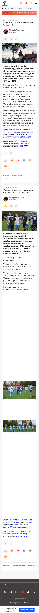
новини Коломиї (17, 175)
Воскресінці (31, 566)
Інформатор (8, 85)
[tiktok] (28, 592)
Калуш (26, 603)
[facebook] (5, 592)
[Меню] (36, 3)
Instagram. (30, 132)
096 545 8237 (22, 146)
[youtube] (22, 592)
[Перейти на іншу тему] (26, 3)
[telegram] (11, 592)
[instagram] (34, 592)
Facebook (8, 132)
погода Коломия (8, 178)
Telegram (18, 132)
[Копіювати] (16, 39)
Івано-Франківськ (16, 603)
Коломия (6, 175)
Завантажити (27, 610)
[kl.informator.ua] (4, 3)
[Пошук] (31, 3)
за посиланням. (21, 289)
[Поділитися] (11, 39)
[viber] (16, 592)
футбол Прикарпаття (18, 566)
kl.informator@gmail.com (21, 137)
